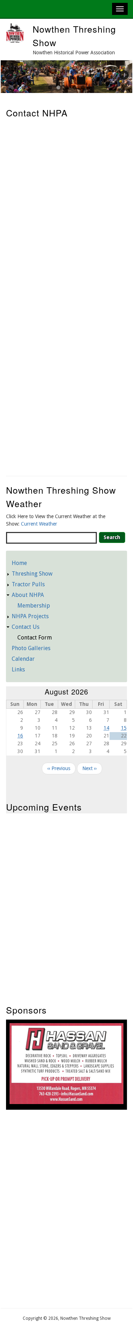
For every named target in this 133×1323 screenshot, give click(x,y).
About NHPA (28, 595)
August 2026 (66, 691)
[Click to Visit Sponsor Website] (66, 1102)
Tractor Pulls (28, 584)
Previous (13, 75)
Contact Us (25, 627)
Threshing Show (32, 573)
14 (106, 728)
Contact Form (34, 637)
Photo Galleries (31, 648)
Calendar (23, 658)
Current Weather (39, 524)
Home (19, 563)
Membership (33, 605)
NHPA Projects (30, 616)
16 (20, 736)
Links (18, 669)
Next (120, 75)
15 (124, 728)
